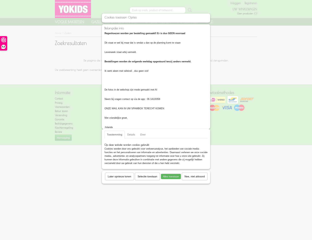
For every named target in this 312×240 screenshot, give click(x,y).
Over (143, 134)
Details (131, 134)
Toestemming (114, 134)
